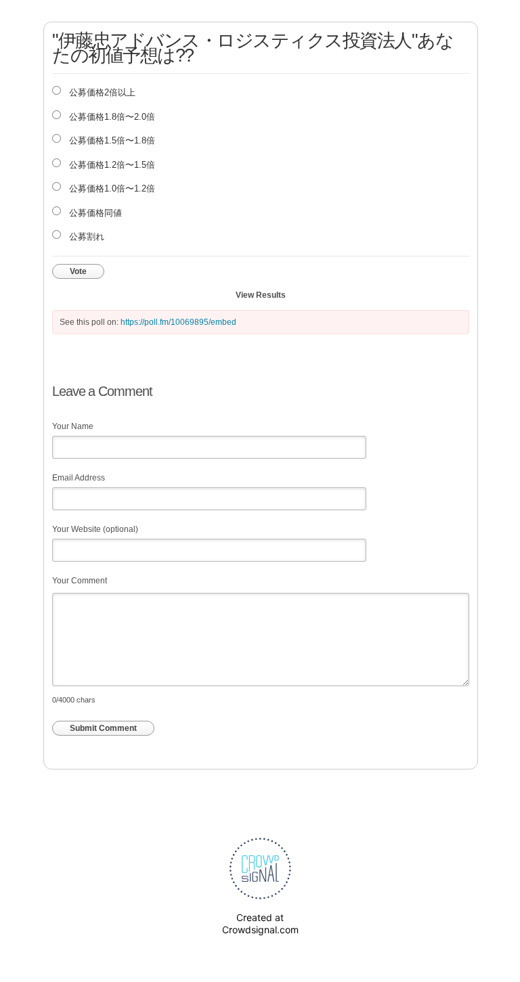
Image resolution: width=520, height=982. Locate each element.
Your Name (72, 426)
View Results (261, 295)
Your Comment (79, 580)
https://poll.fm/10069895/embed (178, 322)
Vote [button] (78, 271)
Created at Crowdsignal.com (260, 923)
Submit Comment (103, 728)
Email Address (78, 478)
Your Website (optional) (95, 529)
